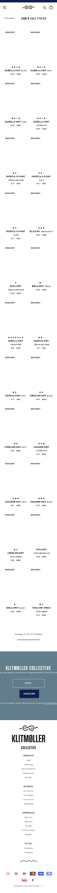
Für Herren (28, 791)
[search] (45, 7)
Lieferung (28, 764)
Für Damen (28, 795)
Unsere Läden (28, 830)
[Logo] (28, 7)
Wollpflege (28, 804)
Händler (28, 835)
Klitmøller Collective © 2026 (26, 886)
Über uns (28, 817)
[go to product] (16, 47)
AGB (28, 760)
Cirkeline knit (41, 396)
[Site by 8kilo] (41, 886)
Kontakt (28, 777)
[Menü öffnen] (4, 7)
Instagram (28, 852)
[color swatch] (12, 67)
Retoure (28, 822)
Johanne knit (16, 502)
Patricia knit (15, 396)
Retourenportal (28, 769)
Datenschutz (28, 773)
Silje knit (41, 231)
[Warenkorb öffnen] (51, 7)
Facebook (28, 848)
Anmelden (29, 694)
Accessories (28, 799)
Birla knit (41, 286)
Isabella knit (15, 71)
